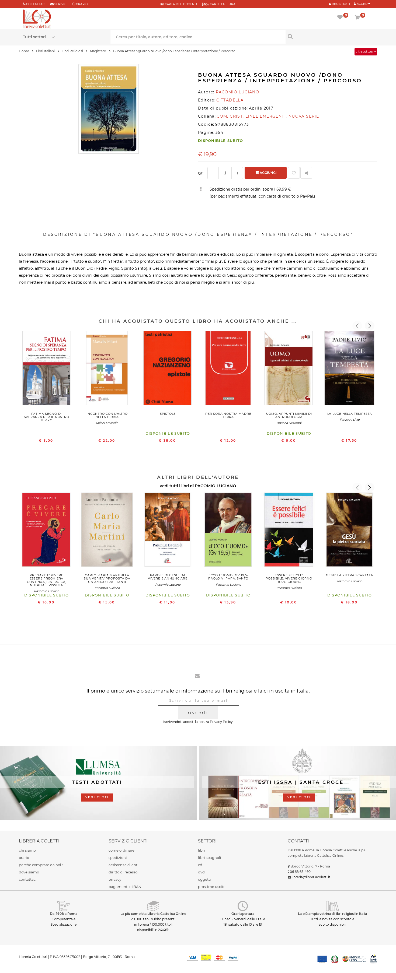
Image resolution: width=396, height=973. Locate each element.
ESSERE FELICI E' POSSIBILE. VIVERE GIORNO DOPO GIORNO (289, 578)
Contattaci (36, 4)
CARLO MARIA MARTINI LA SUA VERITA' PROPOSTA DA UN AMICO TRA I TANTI (107, 578)
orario (82, 4)
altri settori (365, 52)
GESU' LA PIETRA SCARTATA (349, 575)
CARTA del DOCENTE (181, 4)
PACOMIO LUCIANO (215, 485)
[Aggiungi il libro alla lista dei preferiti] (294, 173)
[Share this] (306, 173)
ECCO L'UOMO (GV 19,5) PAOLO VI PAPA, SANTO (228, 576)
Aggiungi (268, 173)
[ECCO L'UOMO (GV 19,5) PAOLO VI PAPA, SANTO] (228, 531)
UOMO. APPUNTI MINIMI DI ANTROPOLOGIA (289, 415)
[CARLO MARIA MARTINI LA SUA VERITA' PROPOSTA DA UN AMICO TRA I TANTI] (107, 531)
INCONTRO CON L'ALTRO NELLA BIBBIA (106, 415)
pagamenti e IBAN (125, 886)
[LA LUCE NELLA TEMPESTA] (349, 369)
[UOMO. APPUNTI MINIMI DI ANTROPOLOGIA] (289, 369)
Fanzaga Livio (350, 419)
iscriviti (198, 712)
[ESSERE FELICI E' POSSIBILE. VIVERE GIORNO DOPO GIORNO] (289, 531)
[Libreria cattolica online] (37, 19)
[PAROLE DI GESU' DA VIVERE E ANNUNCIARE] (167, 531)
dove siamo (29, 872)
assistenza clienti (123, 865)
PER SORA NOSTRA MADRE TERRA (228, 415)
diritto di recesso (123, 872)
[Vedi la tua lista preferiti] (341, 17)
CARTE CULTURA (222, 4)
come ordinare (121, 850)
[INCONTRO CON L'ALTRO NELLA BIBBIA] (107, 369)
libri (201, 850)
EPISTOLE (168, 414)
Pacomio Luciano (46, 591)
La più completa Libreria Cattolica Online (153, 914)
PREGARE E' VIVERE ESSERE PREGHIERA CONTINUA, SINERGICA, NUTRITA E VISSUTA (46, 580)
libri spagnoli (209, 857)
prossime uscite (211, 886)
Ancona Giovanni (289, 423)
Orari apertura (242, 914)
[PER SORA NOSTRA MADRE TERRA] (228, 369)
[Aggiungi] (237, 173)
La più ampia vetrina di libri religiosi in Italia (332, 914)
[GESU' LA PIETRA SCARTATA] (349, 531)
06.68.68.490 (300, 872)
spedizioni (118, 857)
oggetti (204, 879)
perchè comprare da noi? (41, 865)
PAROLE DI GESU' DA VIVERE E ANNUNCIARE (167, 576)
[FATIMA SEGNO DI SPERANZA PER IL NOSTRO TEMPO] (46, 369)
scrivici (61, 4)
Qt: (200, 173)
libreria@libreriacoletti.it (311, 877)
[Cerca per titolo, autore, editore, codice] (329, 36)
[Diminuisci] (213, 173)
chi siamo (27, 850)
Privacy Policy (221, 722)
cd (200, 865)
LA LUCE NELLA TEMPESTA (349, 414)
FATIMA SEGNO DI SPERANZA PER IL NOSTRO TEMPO (46, 417)
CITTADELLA (230, 100)
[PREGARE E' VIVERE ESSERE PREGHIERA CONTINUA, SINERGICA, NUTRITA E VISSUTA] (46, 531)
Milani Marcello (107, 423)
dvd (201, 872)
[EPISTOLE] (167, 369)
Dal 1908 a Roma (63, 914)
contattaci (28, 879)
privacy (115, 879)
